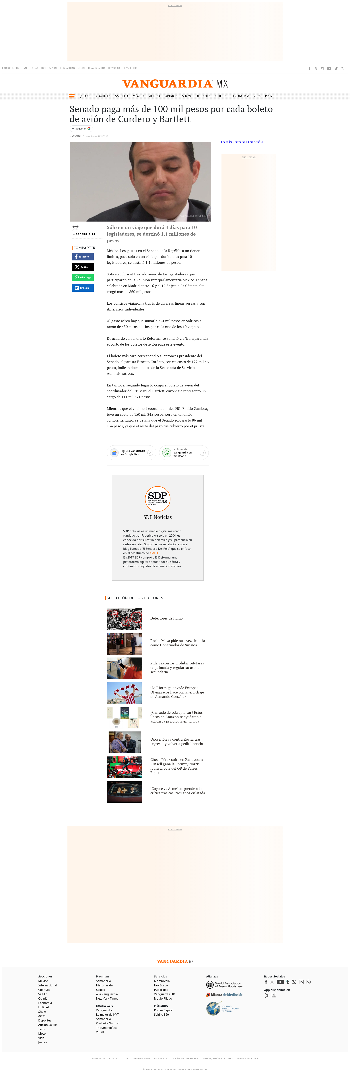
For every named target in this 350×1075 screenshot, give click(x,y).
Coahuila (103, 96)
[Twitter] (316, 68)
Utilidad (222, 96)
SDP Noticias (85, 234)
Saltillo (121, 96)
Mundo (154, 96)
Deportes (203, 96)
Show (186, 96)
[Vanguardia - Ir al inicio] (175, 83)
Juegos (86, 96)
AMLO (154, 553)
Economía (241, 96)
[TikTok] (336, 68)
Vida (257, 96)
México (138, 96)
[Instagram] (322, 68)
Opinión (171, 96)
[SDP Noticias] (157, 499)
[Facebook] (309, 68)
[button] (71, 96)
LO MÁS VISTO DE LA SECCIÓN (242, 142)
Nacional (76, 136)
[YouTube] (329, 68)
